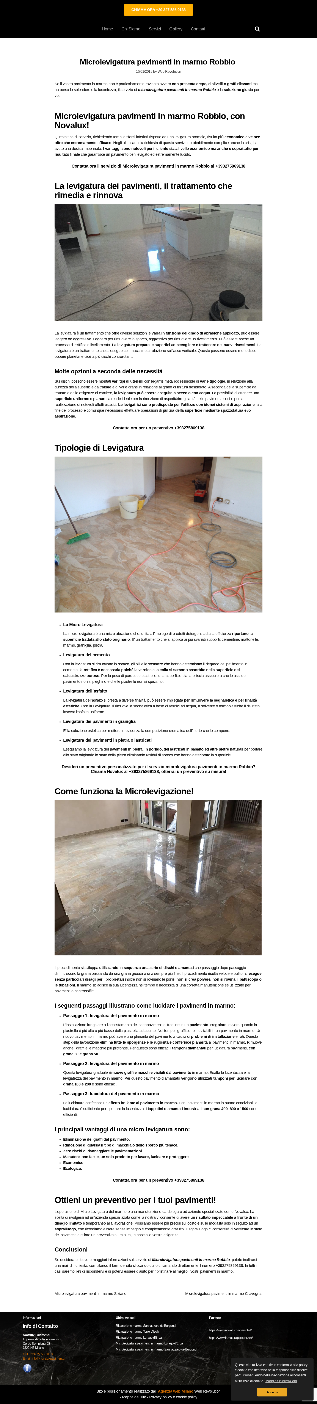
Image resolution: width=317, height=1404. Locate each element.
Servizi (155, 29)
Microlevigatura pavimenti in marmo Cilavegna (223, 1293)
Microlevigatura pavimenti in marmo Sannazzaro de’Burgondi (157, 1349)
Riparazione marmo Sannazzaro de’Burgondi (146, 1325)
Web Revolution (169, 71)
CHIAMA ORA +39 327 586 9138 (158, 10)
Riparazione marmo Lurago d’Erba (139, 1337)
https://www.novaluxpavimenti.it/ (230, 1330)
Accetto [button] (272, 1392)
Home (107, 29)
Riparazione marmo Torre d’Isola (137, 1331)
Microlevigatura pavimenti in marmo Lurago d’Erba (150, 1343)
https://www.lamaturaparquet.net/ (231, 1338)
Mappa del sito (134, 1397)
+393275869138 (230, 166)
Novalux (241, 1211)
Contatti (198, 29)
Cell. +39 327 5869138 (38, 1354)
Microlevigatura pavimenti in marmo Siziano (91, 1293)
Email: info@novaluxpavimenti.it (44, 1358)
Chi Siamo (130, 29)
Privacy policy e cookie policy (173, 1397)
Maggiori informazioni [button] (281, 1381)
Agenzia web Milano (175, 1391)
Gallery (175, 29)
